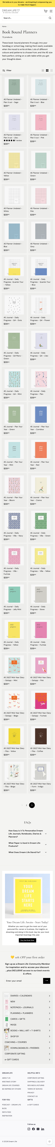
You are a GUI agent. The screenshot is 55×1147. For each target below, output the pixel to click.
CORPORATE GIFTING (36, 1078)
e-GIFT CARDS (33, 1105)
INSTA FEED (6, 1112)
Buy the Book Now (27, 940)
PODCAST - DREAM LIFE (11, 1105)
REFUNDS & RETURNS (36, 1085)
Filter (8, 70)
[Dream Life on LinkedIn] (42, 1129)
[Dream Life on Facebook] (33, 1129)
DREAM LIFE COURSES (11, 1085)
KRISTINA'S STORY (9, 1082)
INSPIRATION (7, 1116)
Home (4, 26)
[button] (9, 140)
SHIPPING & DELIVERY (36, 1082)
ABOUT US (6, 1078)
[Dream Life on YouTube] (38, 1129)
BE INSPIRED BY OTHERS (11, 1089)
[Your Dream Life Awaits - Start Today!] (27, 896)
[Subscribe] (46, 981)
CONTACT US (33, 1096)
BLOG (4, 1108)
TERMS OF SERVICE (35, 1089)
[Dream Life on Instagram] (29, 1129)
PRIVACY (31, 1093)
